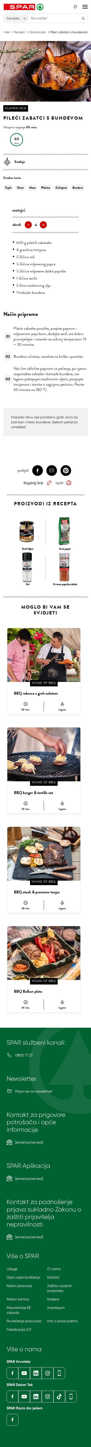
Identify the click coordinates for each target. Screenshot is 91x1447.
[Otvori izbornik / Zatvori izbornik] (85, 7)
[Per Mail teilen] (51, 470)
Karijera (53, 1299)
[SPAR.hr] (24, 6)
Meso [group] (32, 187)
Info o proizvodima (62, 1321)
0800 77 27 (23, 1055)
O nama (54, 1269)
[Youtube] (24, 1373)
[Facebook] (12, 1373)
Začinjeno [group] (61, 187)
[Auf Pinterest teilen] (66, 470)
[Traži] (83, 18)
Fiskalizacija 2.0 (19, 1329)
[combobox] (16, 18)
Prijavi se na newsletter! (33, 1091)
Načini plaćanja (19, 1286)
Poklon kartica (18, 1299)
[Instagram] (47, 1373)
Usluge (12, 1269)
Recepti (19, 32)
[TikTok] (59, 1396)
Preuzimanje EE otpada (19, 1310)
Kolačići (53, 1277)
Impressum (56, 1308)
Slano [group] (20, 187)
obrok (16, 224)
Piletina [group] (45, 187)
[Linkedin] (36, 1373)
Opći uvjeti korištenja (23, 1277)
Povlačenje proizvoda (24, 1321)
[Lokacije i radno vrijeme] (75, 7)
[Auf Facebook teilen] (37, 470)
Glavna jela (37, 32)
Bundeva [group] (77, 187)
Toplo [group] (8, 187)
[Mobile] (59, 1373)
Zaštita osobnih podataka (59, 1288)
